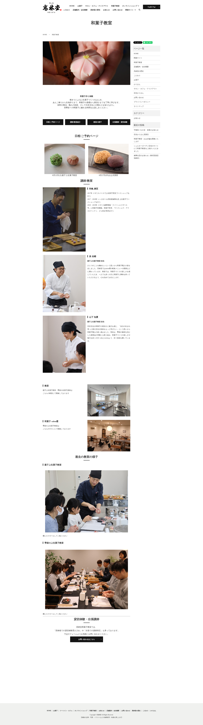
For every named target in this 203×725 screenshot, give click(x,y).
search (140, 10)
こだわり (66, 10)
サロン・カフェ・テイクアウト (96, 6)
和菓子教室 (115, 6)
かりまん (137, 84)
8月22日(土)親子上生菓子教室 (64, 175)
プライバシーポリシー (142, 102)
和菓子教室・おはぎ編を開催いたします (146, 140)
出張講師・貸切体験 (120, 122)
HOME (72, 6)
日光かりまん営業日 (141, 134)
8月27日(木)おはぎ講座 (108, 175)
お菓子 (80, 6)
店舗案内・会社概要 (80, 10)
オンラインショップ (129, 6)
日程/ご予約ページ (53, 122)
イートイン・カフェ (66, 710)
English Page (152, 7)
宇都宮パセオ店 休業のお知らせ (146, 130)
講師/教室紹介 (75, 122)
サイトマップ (139, 106)
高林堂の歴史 (95, 10)
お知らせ (106, 10)
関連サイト (129, 10)
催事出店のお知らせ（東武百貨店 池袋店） (146, 157)
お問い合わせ (118, 10)
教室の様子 (98, 122)
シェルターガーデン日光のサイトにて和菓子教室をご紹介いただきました (146, 148)
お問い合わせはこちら (86, 639)
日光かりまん (139, 93)
